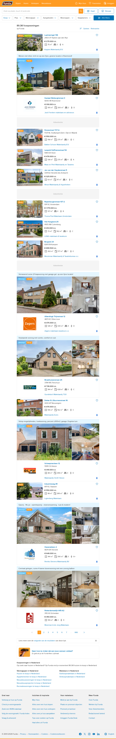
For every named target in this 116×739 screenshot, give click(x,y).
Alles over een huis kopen (42, 704)
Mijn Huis (36, 700)
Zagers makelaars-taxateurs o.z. (57, 331)
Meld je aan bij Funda (68, 700)
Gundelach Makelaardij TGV (56, 394)
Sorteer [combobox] (91, 28)
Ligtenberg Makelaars (52, 498)
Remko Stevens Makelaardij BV (57, 561)
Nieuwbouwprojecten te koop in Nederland (34, 683)
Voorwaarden (33, 734)
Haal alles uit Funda (40, 722)
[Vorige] (32, 632)
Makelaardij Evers (51, 415)
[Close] (96, 640)
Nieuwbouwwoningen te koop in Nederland (34, 680)
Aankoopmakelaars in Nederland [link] (72, 673)
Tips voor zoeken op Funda (43, 718)
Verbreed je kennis (67, 713)
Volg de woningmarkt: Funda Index (15, 713)
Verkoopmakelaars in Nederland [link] (72, 677)
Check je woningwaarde (11, 704)
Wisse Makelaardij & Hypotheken (57, 185)
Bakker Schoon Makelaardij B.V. (56, 144)
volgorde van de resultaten (44, 641)
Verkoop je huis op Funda (12, 700)
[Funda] (7, 3)
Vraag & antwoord (9, 718)
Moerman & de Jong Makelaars (57, 625)
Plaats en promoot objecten (71, 704)
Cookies (44, 734)
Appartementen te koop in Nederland (31, 677)
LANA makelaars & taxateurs (55, 236)
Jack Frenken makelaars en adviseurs (59, 112)
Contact (92, 718)
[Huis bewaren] (97, 35)
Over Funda (93, 700)
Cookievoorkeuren (57, 734)
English (111, 734)
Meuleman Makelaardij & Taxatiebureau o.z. (61, 256)
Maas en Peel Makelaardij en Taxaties (59, 165)
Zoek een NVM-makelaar (11, 709)
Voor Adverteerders (96, 709)
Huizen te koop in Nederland (28, 673)
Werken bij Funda (96, 704)
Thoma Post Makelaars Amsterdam (58, 216)
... (71, 632)
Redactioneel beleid (97, 713)
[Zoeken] (81, 11)
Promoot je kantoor (67, 709)
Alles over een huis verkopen (43, 709)
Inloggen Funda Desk (68, 718)
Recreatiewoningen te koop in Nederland (33, 686)
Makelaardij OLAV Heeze (54, 478)
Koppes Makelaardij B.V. (53, 49)
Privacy (23, 734)
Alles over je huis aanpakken (43, 713)
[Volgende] (84, 632)
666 (76, 632)
